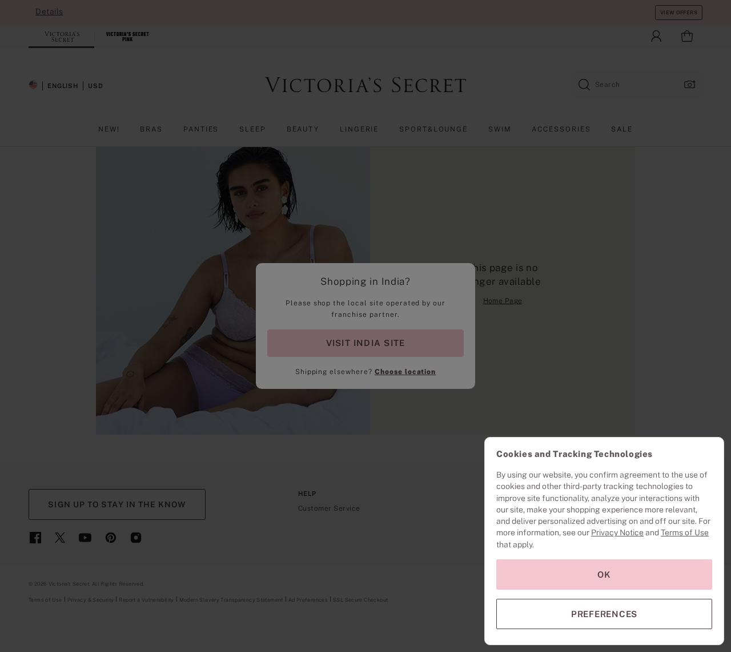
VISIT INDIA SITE (365, 343)
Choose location (405, 372)
